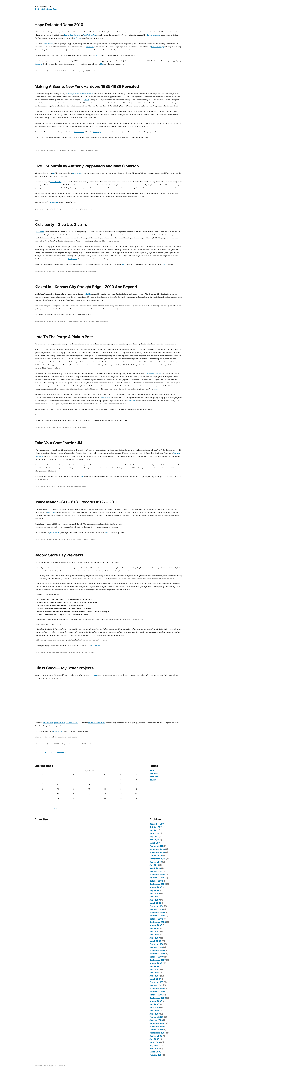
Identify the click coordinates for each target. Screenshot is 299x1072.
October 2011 (156, 827)
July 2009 (154, 890)
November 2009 (157, 878)
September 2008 (158, 922)
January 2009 (156, 909)
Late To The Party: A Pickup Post (64, 336)
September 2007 (158, 960)
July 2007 (154, 966)
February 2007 (156, 982)
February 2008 (157, 944)
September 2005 (158, 1033)
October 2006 (156, 995)
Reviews (65, 71)
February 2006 (157, 1017)
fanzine (70, 486)
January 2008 (156, 947)
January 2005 (156, 1055)
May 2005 (154, 1045)
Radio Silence (77, 173)
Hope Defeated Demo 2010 (59, 24)
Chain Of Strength (157, 47)
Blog (60, 427)
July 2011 (154, 830)
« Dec (56, 808)
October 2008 (156, 919)
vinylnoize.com (105, 398)
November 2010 (157, 852)
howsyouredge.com (43, 6)
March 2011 (155, 843)
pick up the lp (54, 533)
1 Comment (91, 71)
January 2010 (156, 871)
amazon (86, 100)
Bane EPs (132, 401)
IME (53, 173)
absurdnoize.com (72, 723)
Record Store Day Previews (59, 555)
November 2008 (157, 916)
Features (64, 652)
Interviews (155, 777)
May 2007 (154, 973)
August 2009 (156, 887)
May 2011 (154, 836)
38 (51, 753)
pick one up (90, 47)
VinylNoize (77, 38)
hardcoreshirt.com (153, 35)
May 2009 (154, 897)
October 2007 (156, 957)
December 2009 (157, 874)
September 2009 (158, 884)
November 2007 (157, 953)
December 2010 (157, 849)
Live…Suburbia (55, 182)
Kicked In (87, 294)
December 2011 (157, 824)
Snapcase (98, 55)
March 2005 (155, 1052)
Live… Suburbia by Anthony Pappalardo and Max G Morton (87, 166)
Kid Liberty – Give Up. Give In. (61, 224)
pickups (74, 427)
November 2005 (157, 1026)
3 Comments (83, 427)
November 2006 (157, 991)
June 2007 (155, 969)
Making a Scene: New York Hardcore (80, 93)
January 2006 (156, 1020)
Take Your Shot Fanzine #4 (58, 443)
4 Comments (87, 744)
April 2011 (154, 840)
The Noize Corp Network (96, 723)
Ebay (102, 64)
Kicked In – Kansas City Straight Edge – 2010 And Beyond (86, 286)
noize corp (78, 744)
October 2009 (156, 881)
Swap (55, 9)
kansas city (71, 321)
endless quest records (154, 373)
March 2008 (155, 941)
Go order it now (79, 132)
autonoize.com (48, 723)
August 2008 (156, 925)
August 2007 (156, 963)
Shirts (37, 9)
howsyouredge (40, 71)
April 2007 (155, 976)
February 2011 (156, 846)
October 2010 (156, 855)
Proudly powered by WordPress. (56, 1065)
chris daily (76, 150)
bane (66, 427)
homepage (97, 132)
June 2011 (154, 833)
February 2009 (157, 906)
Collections (46, 9)
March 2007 (155, 979)
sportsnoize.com (59, 723)
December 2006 (157, 988)
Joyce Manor (51, 512)
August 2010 (156, 862)
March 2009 (155, 903)
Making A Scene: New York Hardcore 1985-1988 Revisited (87, 86)
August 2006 (156, 1001)
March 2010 (155, 868)
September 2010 (157, 859)
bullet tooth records (73, 271)
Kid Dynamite (72, 259)
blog (69, 427)
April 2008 (155, 938)
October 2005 (156, 1029)
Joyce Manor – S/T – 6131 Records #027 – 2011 (76, 502)
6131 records (73, 539)
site (82, 476)
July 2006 (154, 1004)
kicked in (78, 321)
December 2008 (157, 912)
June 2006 (155, 1007)
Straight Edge (81, 71)
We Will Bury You (89, 35)
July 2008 (154, 928)
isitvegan (71, 744)
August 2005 (156, 1036)
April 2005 (155, 1048)
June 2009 (155, 893)
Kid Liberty (40, 232)
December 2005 (157, 1023)
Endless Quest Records (72, 35)
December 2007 (157, 950)
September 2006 (158, 998)
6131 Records (95, 645)
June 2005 (155, 1042)
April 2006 (155, 1014)
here (155, 389)
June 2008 (155, 931)
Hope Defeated (48, 44)
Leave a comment (93, 150)
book (71, 150)
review (82, 150)
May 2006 (154, 1010)
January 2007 (156, 985)
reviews (73, 71)
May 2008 (154, 934)
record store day (75, 652)
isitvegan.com (58, 731)
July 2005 (154, 1039)
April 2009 (155, 900)
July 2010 (154, 865)
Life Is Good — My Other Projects (64, 668)
